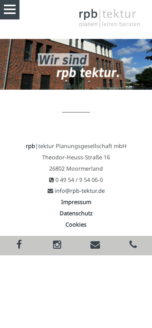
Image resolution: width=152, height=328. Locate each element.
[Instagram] (57, 245)
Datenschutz (76, 213)
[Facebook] (19, 245)
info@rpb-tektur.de (80, 190)
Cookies (76, 224)
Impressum (76, 202)
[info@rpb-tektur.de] (95, 245)
